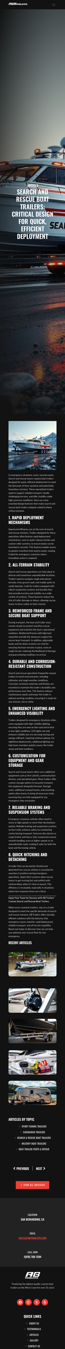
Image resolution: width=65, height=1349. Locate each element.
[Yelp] (45, 1302)
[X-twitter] (36, 1302)
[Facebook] (20, 1302)
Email (33, 1233)
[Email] (32, 1224)
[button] (54, 5)
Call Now (33, 1252)
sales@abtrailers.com (32, 1238)
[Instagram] (28, 1302)
